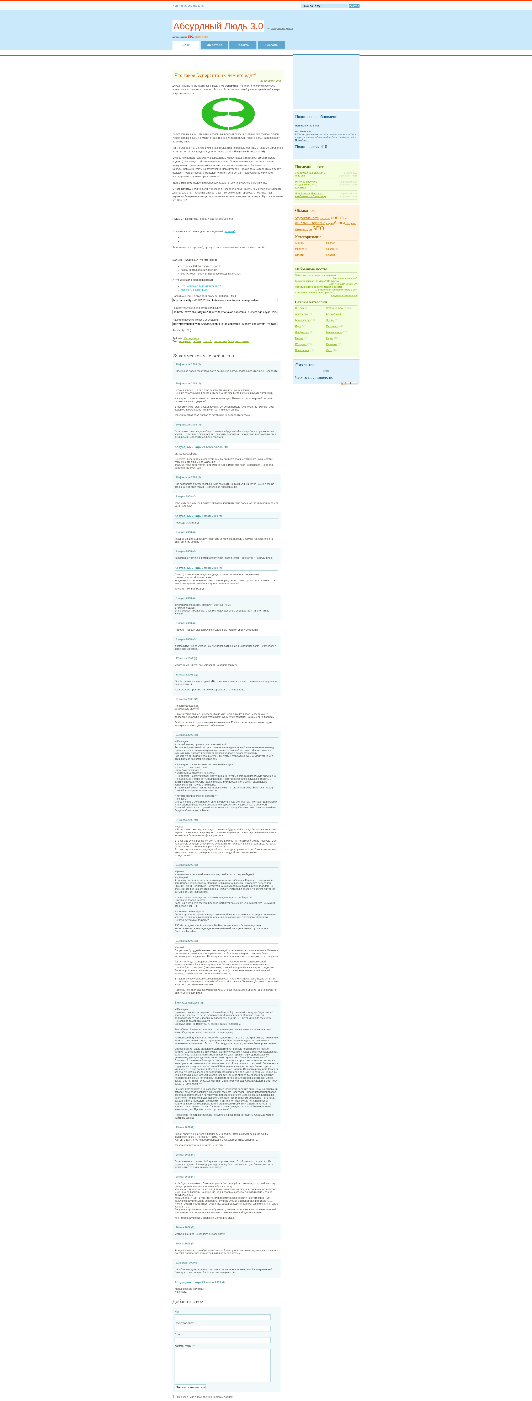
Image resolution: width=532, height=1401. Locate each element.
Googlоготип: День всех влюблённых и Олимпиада (310, 195)
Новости (331, 242)
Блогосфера (302, 320)
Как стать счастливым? (194, 289)
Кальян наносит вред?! (345, 278)
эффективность (307, 218)
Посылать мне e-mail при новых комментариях (205, 1397)
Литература (303, 229)
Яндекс (350, 223)
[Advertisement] (258, 36)
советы (339, 217)
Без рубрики (333, 314)
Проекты (242, 45)
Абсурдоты (301, 314)
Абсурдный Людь (188, 447)
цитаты (325, 218)
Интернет (332, 326)
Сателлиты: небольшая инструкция (313, 292)
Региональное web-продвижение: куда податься (306, 184)
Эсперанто (234, 341)
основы (301, 223)
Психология (302, 350)
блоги (339, 223)
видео (330, 223)
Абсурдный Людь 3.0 (218, 26)
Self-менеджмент (336, 308)
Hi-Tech (299, 308)
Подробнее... (302, 140)
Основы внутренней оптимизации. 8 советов (318, 287)
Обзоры (331, 249)
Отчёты (299, 255)
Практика (331, 344)
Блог (186, 45)
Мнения (299, 249)
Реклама (271, 45)
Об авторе (214, 45)
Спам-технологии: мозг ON (343, 284)
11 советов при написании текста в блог (336, 289)
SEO (318, 228)
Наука (195, 338)
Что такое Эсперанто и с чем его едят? (215, 75)
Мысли (299, 338)
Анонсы (299, 242)
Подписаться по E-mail (307, 125)
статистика (220, 341)
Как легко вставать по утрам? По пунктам (317, 281)
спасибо (207, 341)
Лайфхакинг (302, 332)
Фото (329, 350)
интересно (185, 341)
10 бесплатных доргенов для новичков (315, 275)
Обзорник (301, 344)
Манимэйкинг (334, 332)
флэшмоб (229, 231)
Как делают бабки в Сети (344, 295)
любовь (197, 341)
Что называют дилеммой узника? (201, 286)
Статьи (330, 255)
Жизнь (187, 338)
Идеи (298, 326)
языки (245, 341)
